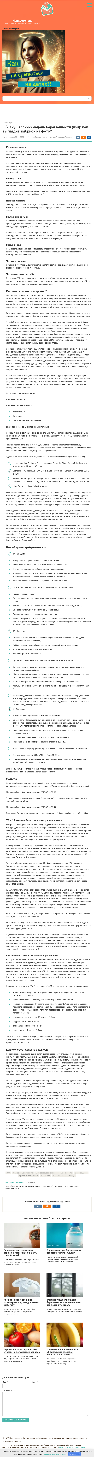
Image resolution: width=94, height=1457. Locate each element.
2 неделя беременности (24, 1173)
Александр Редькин (14, 1182)
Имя (5, 1382)
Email (35, 1382)
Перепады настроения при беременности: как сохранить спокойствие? (20, 1253)
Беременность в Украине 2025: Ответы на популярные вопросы (22, 1350)
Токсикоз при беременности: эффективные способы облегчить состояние (63, 1352)
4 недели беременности (47, 1173)
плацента (46, 1176)
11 (9, 1173)
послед (71, 1176)
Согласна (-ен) (74, 1454)
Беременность (41, 137)
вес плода (80, 1173)
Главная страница (9, 123)
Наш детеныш (22, 20)
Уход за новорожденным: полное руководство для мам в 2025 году (21, 1302)
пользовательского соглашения (72, 1447)
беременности (66, 1173)
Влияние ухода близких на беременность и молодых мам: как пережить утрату (64, 1302)
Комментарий (8, 1390)
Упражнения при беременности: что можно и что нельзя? (64, 1251)
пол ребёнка (59, 1176)
